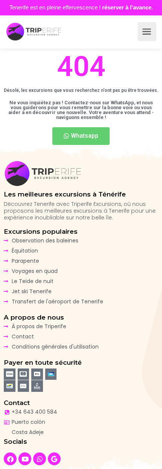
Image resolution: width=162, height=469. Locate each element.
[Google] (54, 458)
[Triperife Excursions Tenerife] (34, 31)
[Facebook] (10, 458)
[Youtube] (24, 458)
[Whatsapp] (39, 458)
